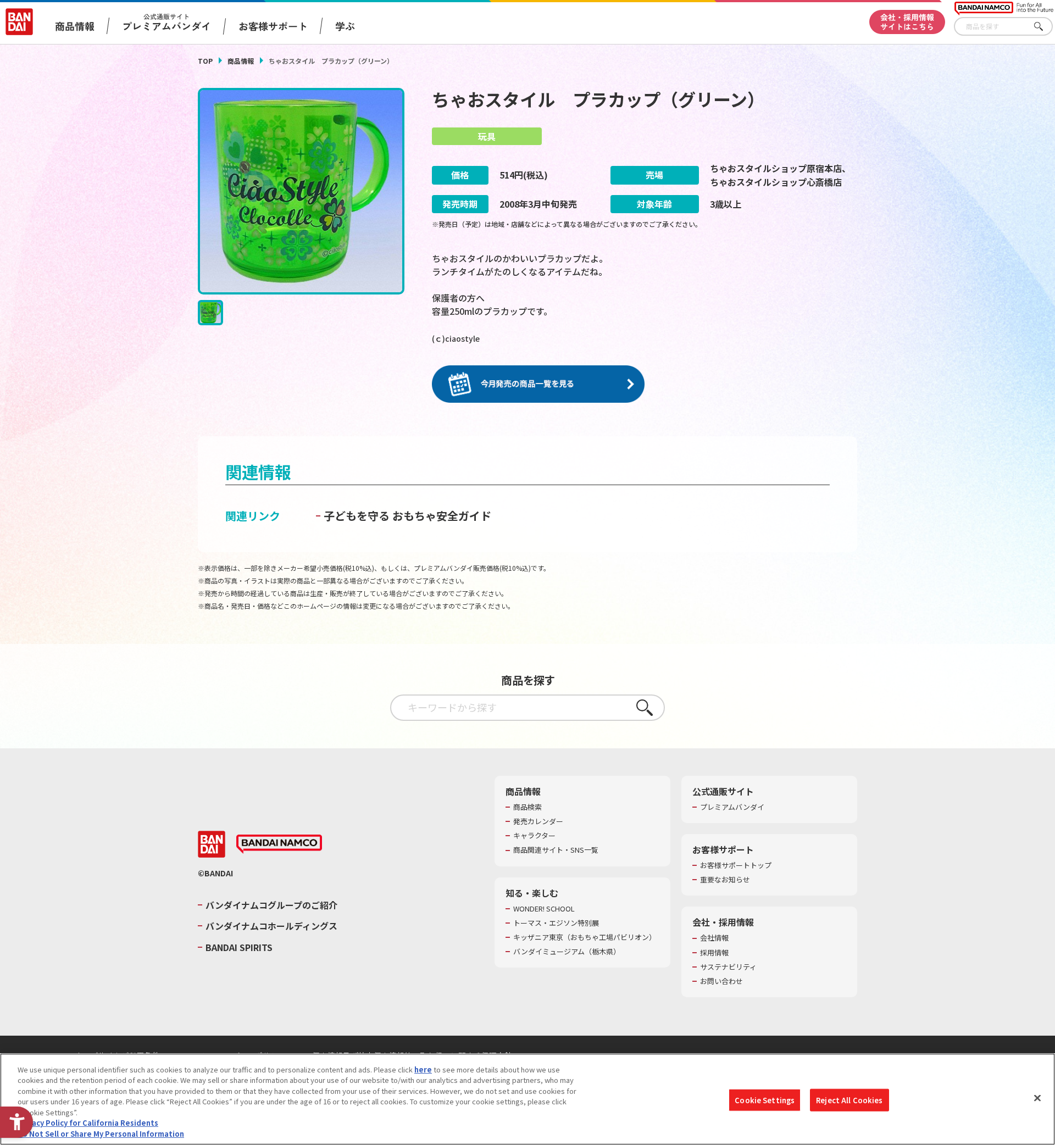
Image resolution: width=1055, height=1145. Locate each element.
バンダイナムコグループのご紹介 (271, 905)
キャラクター (534, 836)
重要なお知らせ (725, 880)
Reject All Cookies (849, 1099)
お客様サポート (273, 26)
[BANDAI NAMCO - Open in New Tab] (279, 844)
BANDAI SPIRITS (239, 947)
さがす (1044, 27)
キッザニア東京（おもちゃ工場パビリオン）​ (584, 937)
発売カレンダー (538, 821)
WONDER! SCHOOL (544, 909)
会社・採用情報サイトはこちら (907, 22)
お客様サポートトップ (735, 865)
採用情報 (714, 953)
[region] (527, 1099)
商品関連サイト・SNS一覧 (555, 850)
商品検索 (527, 807)
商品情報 (240, 60)
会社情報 (714, 938)
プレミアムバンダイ (732, 807)
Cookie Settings (765, 1099)
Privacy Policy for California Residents (88, 1123)
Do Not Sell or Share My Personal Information (101, 1134)
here (423, 1069)
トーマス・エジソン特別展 (556, 923)
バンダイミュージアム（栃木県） (566, 952)
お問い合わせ (721, 981)
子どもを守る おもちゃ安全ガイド (407, 516)
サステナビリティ (728, 967)
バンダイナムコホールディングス (271, 926)
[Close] (1037, 1098)
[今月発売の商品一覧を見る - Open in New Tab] (538, 384)
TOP (205, 60)
